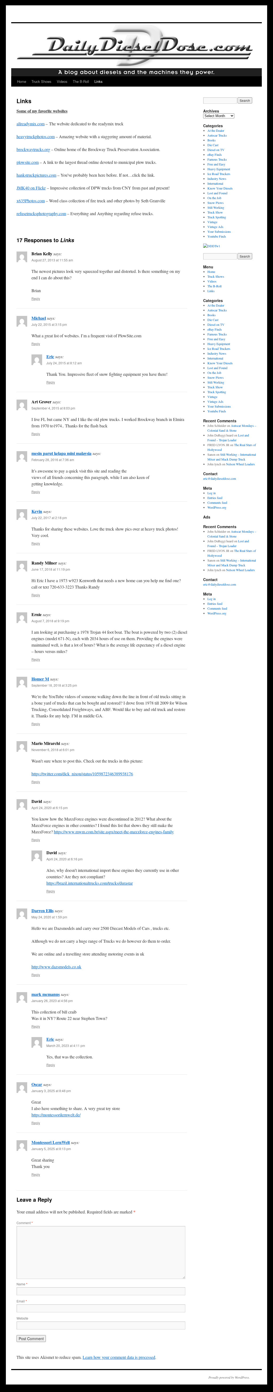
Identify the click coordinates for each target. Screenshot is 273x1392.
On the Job (214, 198)
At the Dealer (215, 130)
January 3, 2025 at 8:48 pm (51, 1090)
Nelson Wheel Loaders (240, 464)
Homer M (40, 679)
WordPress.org (216, 507)
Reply (35, 298)
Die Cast (212, 145)
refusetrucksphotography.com (41, 213)
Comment (25, 1222)
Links (98, 81)
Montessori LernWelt (50, 1142)
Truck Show (215, 212)
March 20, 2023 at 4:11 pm (65, 1045)
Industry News (216, 178)
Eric (50, 356)
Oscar (36, 1084)
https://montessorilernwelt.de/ (56, 1115)
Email (22, 1301)
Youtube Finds (216, 236)
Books (211, 140)
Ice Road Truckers (218, 174)
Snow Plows (215, 202)
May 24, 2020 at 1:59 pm (49, 917)
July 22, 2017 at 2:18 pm (49, 517)
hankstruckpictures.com (36, 175)
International (215, 183)
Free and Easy (216, 164)
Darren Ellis (42, 910)
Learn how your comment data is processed (119, 1357)
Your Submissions (219, 231)
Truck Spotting (216, 217)
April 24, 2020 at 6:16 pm (64, 859)
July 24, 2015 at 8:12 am (64, 363)
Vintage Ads (215, 227)
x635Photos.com (31, 200)
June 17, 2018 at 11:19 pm (50, 569)
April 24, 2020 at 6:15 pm (49, 807)
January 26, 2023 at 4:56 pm (52, 1000)
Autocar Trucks (217, 135)
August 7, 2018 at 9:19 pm (50, 620)
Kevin (36, 511)
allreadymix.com (31, 123)
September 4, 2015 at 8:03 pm (53, 408)
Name (22, 1284)
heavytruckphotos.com (36, 136)
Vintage (212, 222)
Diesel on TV (215, 150)
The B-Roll (81, 81)
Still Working (215, 207)
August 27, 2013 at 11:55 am (52, 260)
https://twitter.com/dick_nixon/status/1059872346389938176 (82, 773)
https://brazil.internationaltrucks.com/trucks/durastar (89, 883)
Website (22, 1318)
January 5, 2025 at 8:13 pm (51, 1148)
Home (21, 81)
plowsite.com (28, 162)
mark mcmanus (45, 994)
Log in (211, 493)
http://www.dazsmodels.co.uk (56, 966)
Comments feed (217, 502)
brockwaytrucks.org (33, 149)
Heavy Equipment (218, 169)
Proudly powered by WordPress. (229, 1377)
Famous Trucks (217, 159)
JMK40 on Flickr (31, 188)
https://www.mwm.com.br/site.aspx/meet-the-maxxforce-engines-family (114, 831)
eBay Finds (214, 154)
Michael (38, 318)
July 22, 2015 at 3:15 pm (49, 324)
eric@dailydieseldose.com (219, 478)
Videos (62, 81)
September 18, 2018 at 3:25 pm (54, 685)
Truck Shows (41, 81)
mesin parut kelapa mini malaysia (61, 453)
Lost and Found (217, 193)
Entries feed (214, 498)
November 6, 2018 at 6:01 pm (52, 749)
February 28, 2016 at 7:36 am (52, 459)
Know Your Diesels (220, 188)
